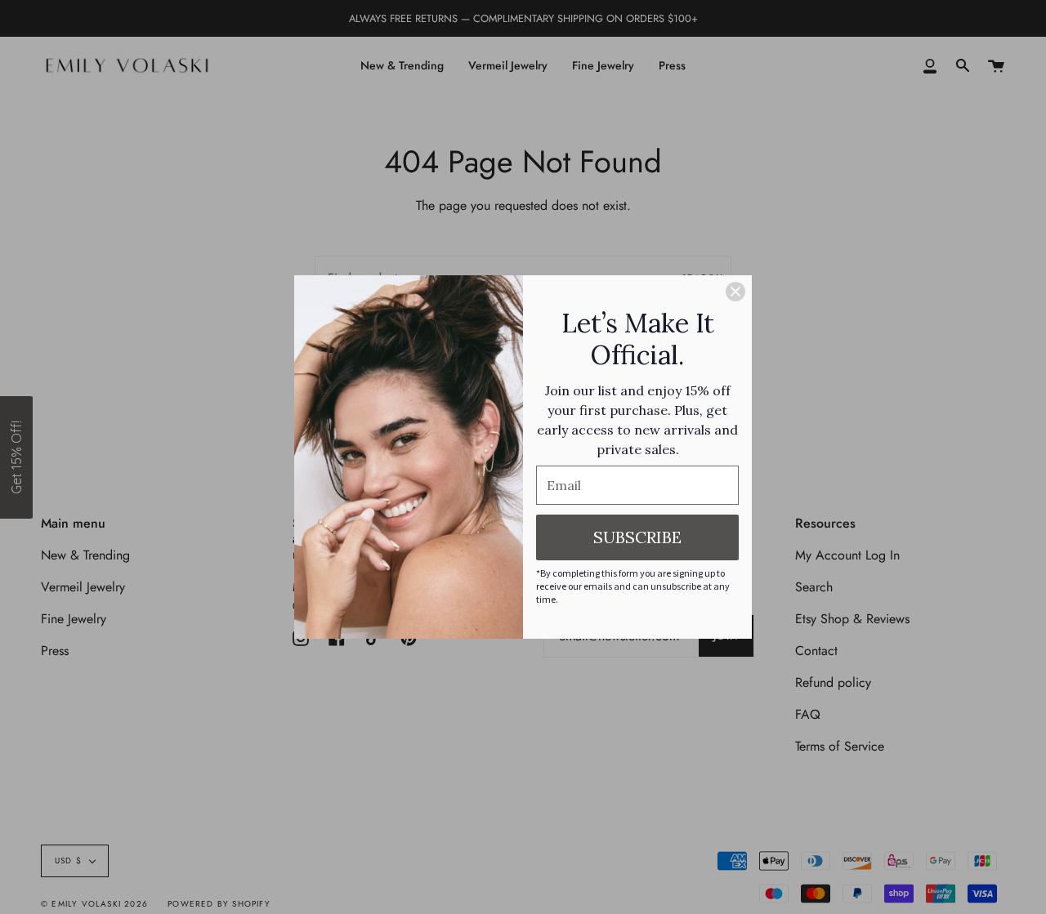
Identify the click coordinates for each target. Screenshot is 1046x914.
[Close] (735, 291)
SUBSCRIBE (637, 537)
